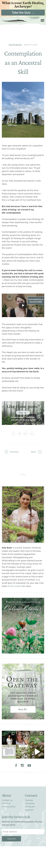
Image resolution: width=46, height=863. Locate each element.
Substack (29, 810)
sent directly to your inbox (23, 420)
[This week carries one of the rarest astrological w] (23, 752)
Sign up (23, 412)
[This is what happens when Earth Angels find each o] (9, 752)
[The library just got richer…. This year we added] (37, 738)
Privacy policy (9, 806)
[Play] (23, 305)
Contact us (7, 800)
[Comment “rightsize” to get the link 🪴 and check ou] (9, 738)
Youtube (29, 800)
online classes (15, 586)
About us (6, 803)
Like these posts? (23, 406)
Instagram (30, 806)
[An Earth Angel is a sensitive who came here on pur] (37, 752)
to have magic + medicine (23, 417)
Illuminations (15, 44)
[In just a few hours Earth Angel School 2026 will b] (23, 738)
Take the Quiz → (23, 12)
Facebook (30, 803)
